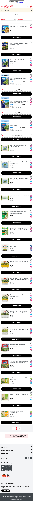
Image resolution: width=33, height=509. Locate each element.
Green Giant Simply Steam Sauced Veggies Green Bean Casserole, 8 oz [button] (19, 229)
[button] (26, 6)
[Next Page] (20, 428)
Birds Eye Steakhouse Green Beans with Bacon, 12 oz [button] (19, 44)
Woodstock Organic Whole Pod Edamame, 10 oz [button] (17, 412)
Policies (4, 496)
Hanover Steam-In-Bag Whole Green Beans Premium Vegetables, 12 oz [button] (19, 312)
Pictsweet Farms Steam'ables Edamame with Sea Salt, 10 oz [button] (17, 345)
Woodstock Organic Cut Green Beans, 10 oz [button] (19, 395)
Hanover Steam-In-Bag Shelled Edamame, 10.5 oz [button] (17, 295)
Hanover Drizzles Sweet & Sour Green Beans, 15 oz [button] (19, 245)
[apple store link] (6, 467)
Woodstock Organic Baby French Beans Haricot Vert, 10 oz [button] (19, 378)
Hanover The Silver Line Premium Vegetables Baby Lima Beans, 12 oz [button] (19, 328)
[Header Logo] (8, 6)
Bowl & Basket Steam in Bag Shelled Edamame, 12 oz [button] (19, 162)
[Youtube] (31, 458)
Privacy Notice (22, 496)
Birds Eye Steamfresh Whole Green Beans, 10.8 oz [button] (19, 124)
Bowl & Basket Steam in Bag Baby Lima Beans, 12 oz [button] (18, 146)
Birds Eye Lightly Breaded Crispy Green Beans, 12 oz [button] (18, 27)
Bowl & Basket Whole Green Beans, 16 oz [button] (19, 195)
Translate (20, 2)
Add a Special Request (18, 436)
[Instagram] (28, 458)
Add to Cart (16, 37)
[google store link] (6, 471)
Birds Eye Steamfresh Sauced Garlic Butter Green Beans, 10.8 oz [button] (19, 102)
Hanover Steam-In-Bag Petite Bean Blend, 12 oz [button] (19, 262)
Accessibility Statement (12, 496)
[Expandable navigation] (2, 6)
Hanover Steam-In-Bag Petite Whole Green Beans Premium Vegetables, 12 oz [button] (19, 279)
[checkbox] (31, 25)
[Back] (2, 15)
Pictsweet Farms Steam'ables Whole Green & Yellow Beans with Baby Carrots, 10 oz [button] (19, 362)
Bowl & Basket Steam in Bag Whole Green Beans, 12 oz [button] (19, 179)
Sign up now (6, 490)
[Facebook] (26, 458)
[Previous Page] (13, 428)
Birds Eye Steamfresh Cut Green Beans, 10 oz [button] (18, 60)
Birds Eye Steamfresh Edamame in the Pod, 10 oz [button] (19, 79)
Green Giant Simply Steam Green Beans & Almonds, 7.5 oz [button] (18, 212)
